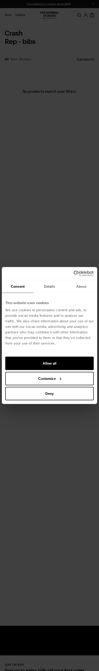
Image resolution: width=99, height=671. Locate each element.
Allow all (50, 363)
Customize (47, 378)
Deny (49, 394)
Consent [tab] (18, 286)
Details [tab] (49, 286)
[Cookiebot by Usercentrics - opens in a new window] (73, 274)
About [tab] (81, 286)
